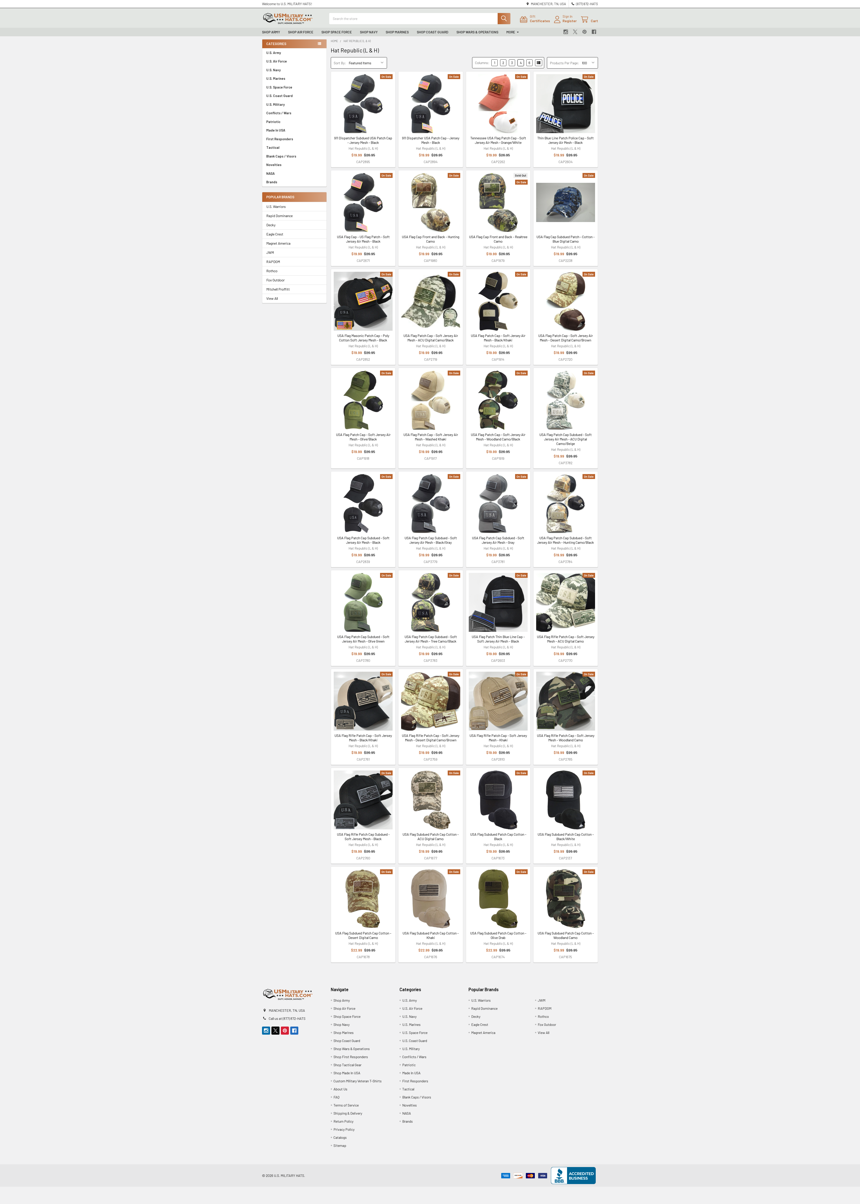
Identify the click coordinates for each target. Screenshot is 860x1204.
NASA (270, 173)
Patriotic (273, 122)
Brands (271, 182)
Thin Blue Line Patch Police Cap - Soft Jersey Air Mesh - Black (565, 140)
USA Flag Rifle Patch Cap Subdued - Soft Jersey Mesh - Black (363, 836)
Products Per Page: (564, 63)
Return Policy (343, 1121)
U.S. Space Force (279, 87)
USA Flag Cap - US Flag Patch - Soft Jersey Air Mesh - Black (363, 239)
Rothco (271, 271)
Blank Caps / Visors (281, 156)
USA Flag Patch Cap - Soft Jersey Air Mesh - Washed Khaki (430, 436)
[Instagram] (566, 32)
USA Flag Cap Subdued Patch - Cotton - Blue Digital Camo (565, 239)
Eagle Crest (274, 234)
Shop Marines (397, 32)
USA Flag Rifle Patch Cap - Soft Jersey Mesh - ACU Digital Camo (565, 638)
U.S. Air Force (276, 61)
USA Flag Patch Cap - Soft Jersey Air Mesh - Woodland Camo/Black (498, 436)
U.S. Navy (273, 70)
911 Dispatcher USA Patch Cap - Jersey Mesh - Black (430, 140)
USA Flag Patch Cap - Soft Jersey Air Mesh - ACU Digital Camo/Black (430, 337)
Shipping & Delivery (347, 1113)
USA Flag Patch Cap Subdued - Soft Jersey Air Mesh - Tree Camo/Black (430, 638)
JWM (270, 252)
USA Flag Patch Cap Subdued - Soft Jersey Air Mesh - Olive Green (363, 638)
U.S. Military (275, 104)
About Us (340, 1089)
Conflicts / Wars (278, 113)
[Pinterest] (584, 32)
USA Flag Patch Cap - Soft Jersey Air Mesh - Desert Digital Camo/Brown (565, 337)
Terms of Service (346, 1105)
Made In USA (275, 130)
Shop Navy (369, 32)
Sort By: (340, 63)
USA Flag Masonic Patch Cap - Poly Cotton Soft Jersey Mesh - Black (363, 337)
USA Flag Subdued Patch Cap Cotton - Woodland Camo (566, 935)
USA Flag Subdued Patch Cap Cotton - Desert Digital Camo (363, 935)
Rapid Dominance (279, 216)
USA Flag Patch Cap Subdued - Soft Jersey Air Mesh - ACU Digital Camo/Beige (565, 439)
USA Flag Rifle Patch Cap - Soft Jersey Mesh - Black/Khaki (363, 737)
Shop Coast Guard (432, 32)
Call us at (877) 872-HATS (287, 1018)
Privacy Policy (344, 1129)
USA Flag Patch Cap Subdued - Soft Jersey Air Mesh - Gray (498, 540)
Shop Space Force (336, 32)
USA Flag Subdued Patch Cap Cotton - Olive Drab (498, 935)
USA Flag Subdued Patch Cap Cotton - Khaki (430, 935)
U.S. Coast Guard (279, 96)
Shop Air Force (300, 32)
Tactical (273, 147)
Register (570, 21)
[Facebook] (594, 32)
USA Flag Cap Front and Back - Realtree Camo (498, 239)
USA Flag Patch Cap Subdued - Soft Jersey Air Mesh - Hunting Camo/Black (565, 540)
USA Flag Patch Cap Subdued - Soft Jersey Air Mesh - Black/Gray (430, 540)
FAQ (336, 1097)
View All (272, 298)
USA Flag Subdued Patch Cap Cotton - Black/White (566, 836)
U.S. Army (273, 53)
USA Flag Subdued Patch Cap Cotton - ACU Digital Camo (430, 836)
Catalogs (340, 1137)
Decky (270, 225)
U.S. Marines (275, 78)
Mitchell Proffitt (278, 289)
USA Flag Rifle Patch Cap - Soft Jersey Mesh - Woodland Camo (565, 737)
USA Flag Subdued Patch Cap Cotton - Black (498, 836)
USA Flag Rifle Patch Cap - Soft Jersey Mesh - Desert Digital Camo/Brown (430, 737)
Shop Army (271, 32)
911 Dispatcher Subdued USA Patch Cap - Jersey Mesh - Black (363, 140)
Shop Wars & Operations (477, 32)
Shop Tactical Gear (347, 1065)
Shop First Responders (350, 1057)
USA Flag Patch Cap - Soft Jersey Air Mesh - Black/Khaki (498, 337)
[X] (575, 32)
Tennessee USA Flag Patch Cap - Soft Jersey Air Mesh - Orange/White (498, 140)
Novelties (274, 165)
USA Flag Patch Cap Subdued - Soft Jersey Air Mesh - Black (363, 540)
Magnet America (278, 243)
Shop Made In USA (346, 1073)
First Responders (279, 139)
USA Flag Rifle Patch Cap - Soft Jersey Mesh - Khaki (498, 737)
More (510, 32)
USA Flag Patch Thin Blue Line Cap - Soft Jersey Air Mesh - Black (498, 638)
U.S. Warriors (276, 206)
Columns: (482, 62)
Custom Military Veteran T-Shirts (357, 1081)
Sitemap (339, 1145)
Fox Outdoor (275, 280)
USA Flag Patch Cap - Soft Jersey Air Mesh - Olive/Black (363, 436)
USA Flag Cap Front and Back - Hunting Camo (430, 239)
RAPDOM (273, 261)
